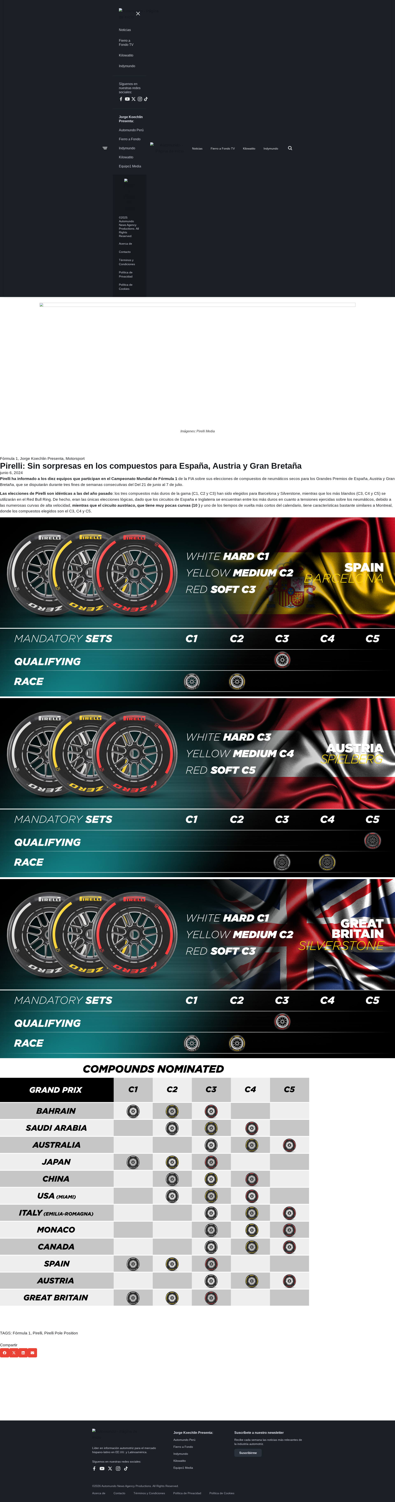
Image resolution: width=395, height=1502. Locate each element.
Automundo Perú (184, 1439)
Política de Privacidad (187, 1493)
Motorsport (75, 458)
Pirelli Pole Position (61, 1333)
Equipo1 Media (183, 1467)
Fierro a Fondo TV (223, 148)
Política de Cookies (221, 1493)
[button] (4, 1352)
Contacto (119, 1493)
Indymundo (271, 148)
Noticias (197, 148)
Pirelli (37, 1333)
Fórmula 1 (9, 458)
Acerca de (98, 1493)
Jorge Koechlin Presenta (42, 458)
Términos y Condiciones (149, 1493)
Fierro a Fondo (183, 1446)
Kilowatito (249, 148)
